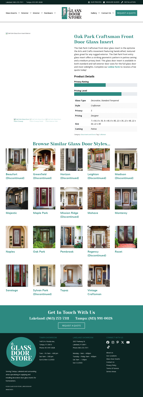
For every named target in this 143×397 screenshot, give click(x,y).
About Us (109, 353)
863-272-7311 (18, 2)
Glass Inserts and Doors (88, 134)
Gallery (94, 13)
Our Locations (111, 356)
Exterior (24, 13)
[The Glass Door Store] (71, 8)
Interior (36, 13)
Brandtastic (9, 389)
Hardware (48, 13)
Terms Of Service (112, 368)
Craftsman (102, 134)
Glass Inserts (11, 13)
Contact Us (106, 13)
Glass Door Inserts (113, 359)
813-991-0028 (37, 2)
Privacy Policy (111, 365)
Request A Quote (126, 13)
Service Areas (111, 371)
